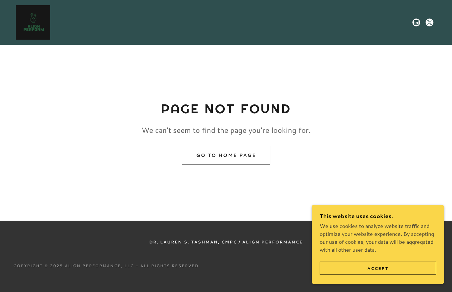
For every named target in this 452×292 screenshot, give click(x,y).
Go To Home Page (226, 155)
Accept (377, 268)
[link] (33, 21)
